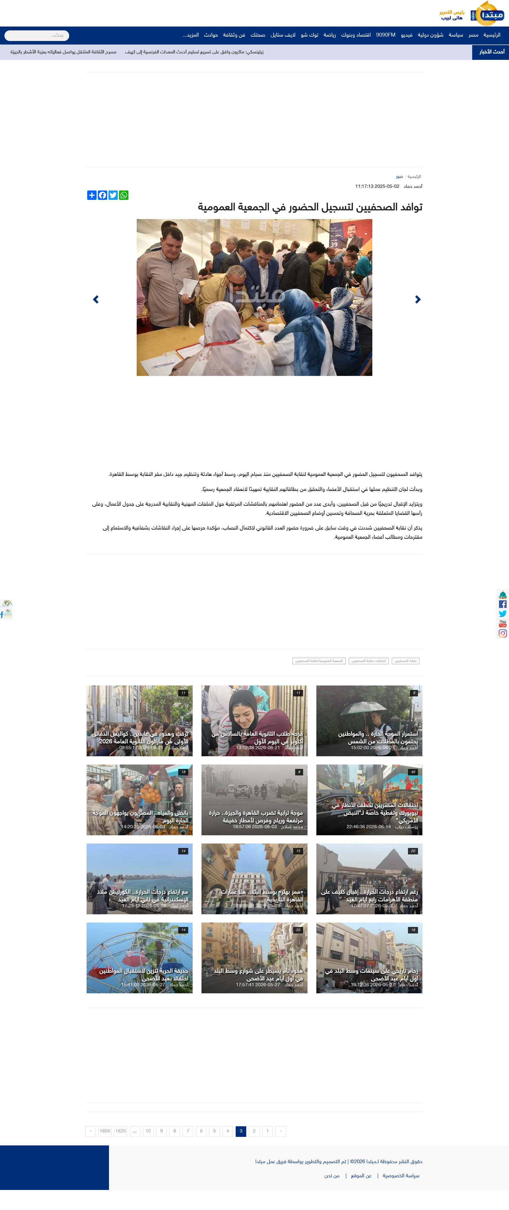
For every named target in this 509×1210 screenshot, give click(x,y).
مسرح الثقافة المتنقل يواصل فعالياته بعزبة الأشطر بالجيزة (141, 52)
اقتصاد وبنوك (356, 35)
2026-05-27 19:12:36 (373, 1005)
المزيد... (191, 35)
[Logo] (449, 13)
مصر (473, 35)
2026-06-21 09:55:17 (141, 768)
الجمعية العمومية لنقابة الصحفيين (319, 681)
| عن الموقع (367, 1196)
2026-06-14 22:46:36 (369, 847)
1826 (105, 1151)
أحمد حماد (413, 187)
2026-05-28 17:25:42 (144, 926)
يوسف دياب (406, 847)
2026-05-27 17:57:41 (258, 1005)
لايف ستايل (283, 35)
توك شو (309, 35)
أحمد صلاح (178, 768)
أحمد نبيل (179, 926)
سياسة (456, 35)
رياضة (330, 35)
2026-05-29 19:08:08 (258, 926)
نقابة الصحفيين (406, 681)
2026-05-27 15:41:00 (143, 1005)
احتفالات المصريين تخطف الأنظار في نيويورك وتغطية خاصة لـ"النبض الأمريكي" (375, 833)
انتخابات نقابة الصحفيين (369, 681)
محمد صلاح (292, 847)
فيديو (407, 35)
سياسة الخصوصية (402, 1196)
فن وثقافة (234, 35)
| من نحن (338, 1196)
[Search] (6, 32)
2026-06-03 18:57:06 (255, 847)
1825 (120, 1151)
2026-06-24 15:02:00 (373, 768)
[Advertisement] (110, 13)
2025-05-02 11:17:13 (377, 187)
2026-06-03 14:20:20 (143, 847)
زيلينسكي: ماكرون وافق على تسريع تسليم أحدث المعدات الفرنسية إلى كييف (271, 52)
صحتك (258, 35)
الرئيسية (493, 35)
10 (148, 1151)
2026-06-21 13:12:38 (258, 768)
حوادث (211, 35)
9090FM (386, 35)
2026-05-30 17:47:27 (373, 926)
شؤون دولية (431, 35)
